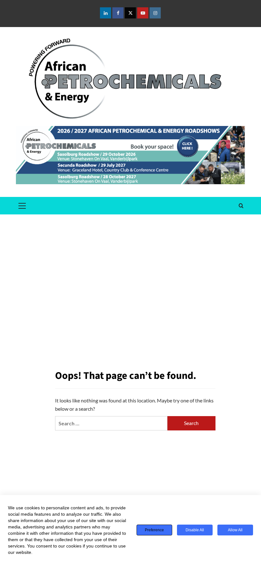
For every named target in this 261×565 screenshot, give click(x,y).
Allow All (235, 530)
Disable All (195, 530)
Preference (154, 530)
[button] (22, 205)
